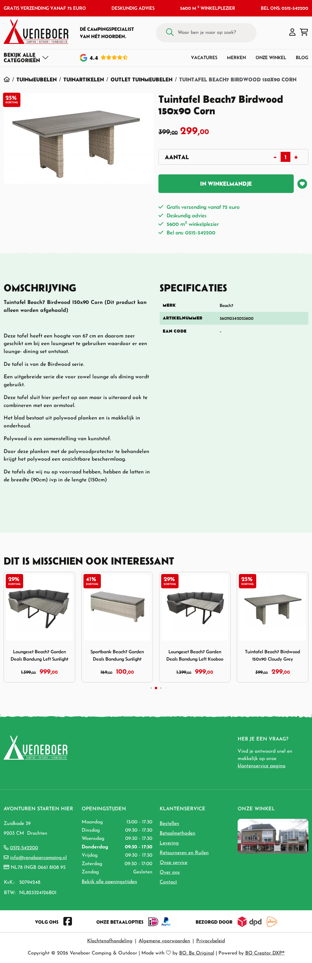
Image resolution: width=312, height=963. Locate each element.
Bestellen (169, 823)
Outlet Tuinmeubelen (141, 79)
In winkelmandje (226, 183)
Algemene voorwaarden (164, 941)
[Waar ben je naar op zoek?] (170, 32)
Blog (302, 57)
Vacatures (204, 57)
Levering (169, 843)
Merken (236, 57)
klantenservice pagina (261, 766)
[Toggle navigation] (26, 57)
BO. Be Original (196, 953)
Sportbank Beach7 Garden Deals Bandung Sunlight (117, 655)
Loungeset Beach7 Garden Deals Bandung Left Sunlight (39, 655)
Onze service (173, 862)
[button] (292, 32)
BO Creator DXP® (265, 953)
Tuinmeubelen (36, 79)
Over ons (170, 872)
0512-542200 (24, 848)
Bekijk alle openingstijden (109, 881)
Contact (168, 882)
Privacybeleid (210, 941)
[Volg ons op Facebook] (67, 921)
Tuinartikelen (83, 79)
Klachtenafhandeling (110, 941)
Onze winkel (271, 57)
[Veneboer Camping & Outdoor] (36, 32)
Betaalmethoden (177, 833)
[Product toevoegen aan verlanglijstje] (302, 184)
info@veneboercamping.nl (38, 857)
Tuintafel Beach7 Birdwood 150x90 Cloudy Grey (272, 655)
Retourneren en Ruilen (184, 853)
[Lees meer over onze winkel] (273, 835)
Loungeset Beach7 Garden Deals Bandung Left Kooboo (194, 655)
